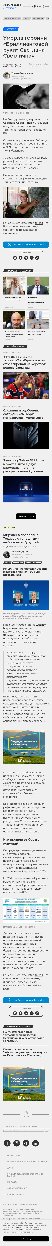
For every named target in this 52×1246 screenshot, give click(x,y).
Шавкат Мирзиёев (33, 563)
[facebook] (7, 1143)
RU (40, 6)
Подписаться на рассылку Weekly (23, 1127)
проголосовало (31, 857)
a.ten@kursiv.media (20, 557)
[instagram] (16, 1143)
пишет (23, 943)
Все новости (12, 18)
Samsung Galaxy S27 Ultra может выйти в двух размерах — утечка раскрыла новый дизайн (23, 466)
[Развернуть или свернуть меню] (47, 6)
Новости (9, 527)
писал (39, 222)
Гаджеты (38, 18)
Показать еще (26, 516)
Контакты (12, 1182)
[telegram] (26, 1143)
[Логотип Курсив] (12, 4)
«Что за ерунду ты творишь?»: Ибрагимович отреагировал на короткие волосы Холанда (25, 362)
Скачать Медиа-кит (17, 1188)
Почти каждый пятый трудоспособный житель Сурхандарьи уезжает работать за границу (24, 1036)
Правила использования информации (27, 1162)
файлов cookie (26, 1232)
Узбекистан (18, 563)
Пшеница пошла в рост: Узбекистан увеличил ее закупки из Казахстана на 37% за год (25, 1052)
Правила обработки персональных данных (25, 1175)
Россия (7, 563)
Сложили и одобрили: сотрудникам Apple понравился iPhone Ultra (23, 414)
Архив (10, 1168)
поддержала (29, 814)
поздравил (24, 628)
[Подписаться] (47, 1130)
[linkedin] (35, 1143)
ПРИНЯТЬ (26, 1239)
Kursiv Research (15, 1194)
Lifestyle (10, 8)
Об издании (13, 1156)
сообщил (40, 129)
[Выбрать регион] (34, 6)
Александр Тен (20, 551)
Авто (27, 18)
